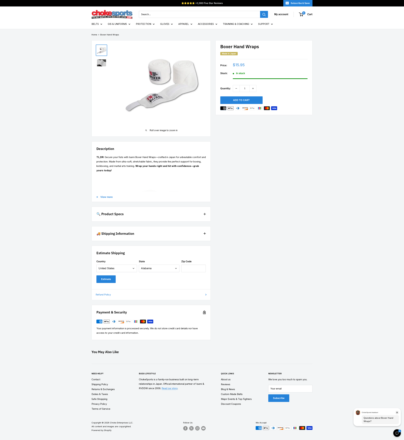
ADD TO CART (241, 100)
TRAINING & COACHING (236, 23)
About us (226, 379)
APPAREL (183, 23)
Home (94, 34)
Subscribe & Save (300, 3)
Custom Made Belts (232, 394)
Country (101, 261)
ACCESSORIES (206, 23)
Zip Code (186, 261)
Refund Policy (103, 294)
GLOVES (164, 23)
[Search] (264, 14)
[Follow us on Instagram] (197, 428)
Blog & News (228, 389)
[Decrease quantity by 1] (236, 88)
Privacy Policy (99, 403)
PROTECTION (143, 23)
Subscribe (279, 398)
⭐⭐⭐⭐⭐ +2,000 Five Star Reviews (202, 3)
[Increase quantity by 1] (253, 88)
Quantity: (225, 88)
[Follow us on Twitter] (191, 428)
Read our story (169, 388)
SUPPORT (263, 23)
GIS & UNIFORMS (117, 23)
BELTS (95, 23)
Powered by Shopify (101, 430)
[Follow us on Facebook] (185, 428)
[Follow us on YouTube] (203, 428)
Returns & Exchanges (103, 389)
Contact (96, 379)
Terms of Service (101, 408)
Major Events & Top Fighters (236, 399)
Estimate (106, 279)
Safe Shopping (99, 399)
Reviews (225, 384)
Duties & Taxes (100, 394)
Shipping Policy (100, 384)
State (142, 261)
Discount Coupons (231, 403)
